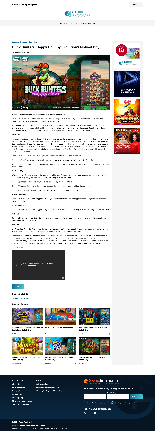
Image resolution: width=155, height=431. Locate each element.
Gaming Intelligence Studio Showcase (51, 391)
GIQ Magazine (42, 384)
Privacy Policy (17, 394)
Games (74, 23)
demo (20, 250)
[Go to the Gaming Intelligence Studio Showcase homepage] (77, 14)
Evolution (23, 45)
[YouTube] (95, 413)
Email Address (112, 393)
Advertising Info (18, 387)
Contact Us (16, 391)
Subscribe (136, 397)
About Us (16, 384)
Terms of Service (60, 428)
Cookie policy (17, 398)
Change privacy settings (22, 401)
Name (86, 393)
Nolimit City (24, 301)
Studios (63, 23)
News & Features (88, 23)
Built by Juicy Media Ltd (22, 422)
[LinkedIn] (90, 413)
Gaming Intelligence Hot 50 (47, 387)
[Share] (42, 336)
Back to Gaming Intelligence (25, 5)
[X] (85, 413)
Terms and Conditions (21, 404)
